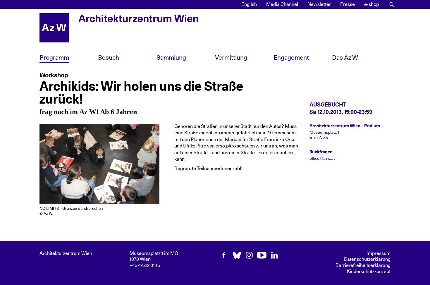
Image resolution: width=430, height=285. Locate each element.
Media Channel (282, 4)
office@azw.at (322, 159)
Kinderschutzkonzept (369, 271)
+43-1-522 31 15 (145, 265)
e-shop (371, 4)
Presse (347, 4)
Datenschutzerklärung (367, 259)
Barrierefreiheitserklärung (363, 265)
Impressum (379, 253)
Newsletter (319, 4)
